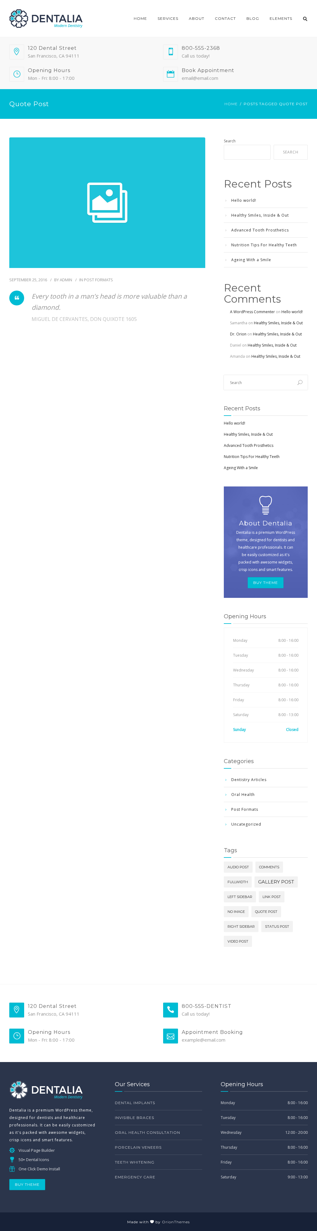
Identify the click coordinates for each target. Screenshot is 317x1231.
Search (230, 141)
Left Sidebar (240, 897)
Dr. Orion (238, 334)
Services (168, 18)
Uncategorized (246, 824)
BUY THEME (265, 582)
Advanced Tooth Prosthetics (260, 230)
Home (140, 18)
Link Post (272, 897)
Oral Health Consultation (147, 1132)
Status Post (277, 926)
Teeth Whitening (134, 1162)
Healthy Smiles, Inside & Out (260, 215)
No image (236, 911)
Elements (281, 18)
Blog (252, 18)
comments (269, 867)
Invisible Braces (134, 1117)
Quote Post (266, 911)
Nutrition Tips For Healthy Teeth (264, 245)
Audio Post (238, 867)
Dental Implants (135, 1102)
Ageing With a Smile (251, 259)
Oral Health (243, 794)
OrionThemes (176, 1222)
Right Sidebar (241, 926)
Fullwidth (238, 882)
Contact (225, 18)
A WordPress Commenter (252, 311)
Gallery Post (276, 882)
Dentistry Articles (249, 779)
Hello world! (243, 200)
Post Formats (98, 280)
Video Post (238, 941)
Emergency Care (135, 1177)
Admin (66, 280)
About (196, 18)
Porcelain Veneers (138, 1147)
